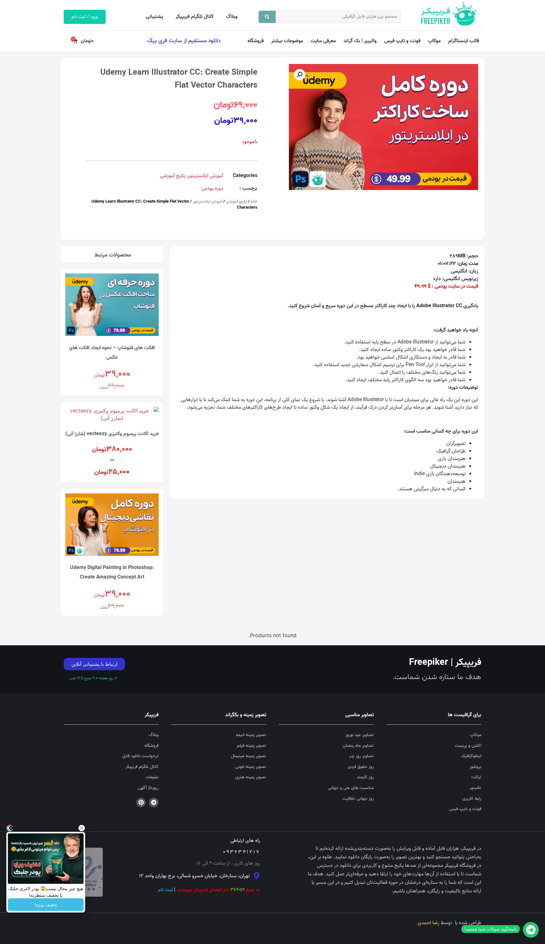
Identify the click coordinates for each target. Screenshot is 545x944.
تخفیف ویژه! (45, 904)
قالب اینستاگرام (463, 41)
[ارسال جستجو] (267, 17)
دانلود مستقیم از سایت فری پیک (183, 40)
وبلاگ (231, 17)
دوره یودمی (212, 188)
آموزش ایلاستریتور (205, 176)
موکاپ (434, 41)
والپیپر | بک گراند (360, 41)
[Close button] (82, 828)
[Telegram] (154, 803)
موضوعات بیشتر (287, 41)
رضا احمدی (428, 923)
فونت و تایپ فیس (402, 41)
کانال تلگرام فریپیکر (195, 17)
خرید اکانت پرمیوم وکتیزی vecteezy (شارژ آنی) (112, 434)
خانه (253, 201)
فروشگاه (256, 41)
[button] (299, 74)
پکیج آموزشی (172, 176)
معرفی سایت (323, 41)
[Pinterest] (141, 803)
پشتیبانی (154, 17)
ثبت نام (165, 890)
